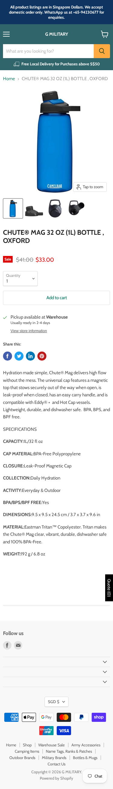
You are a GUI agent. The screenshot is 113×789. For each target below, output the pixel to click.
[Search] (102, 51)
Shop (27, 744)
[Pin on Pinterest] (41, 356)
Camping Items (27, 751)
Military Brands (54, 757)
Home (9, 78)
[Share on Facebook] (7, 356)
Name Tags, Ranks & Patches (69, 751)
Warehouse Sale (51, 744)
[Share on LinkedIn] (30, 356)
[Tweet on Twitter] (19, 356)
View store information (29, 331)
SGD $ (53, 701)
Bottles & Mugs (85, 757)
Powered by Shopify (56, 778)
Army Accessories (85, 744)
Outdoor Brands (22, 757)
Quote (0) (109, 588)
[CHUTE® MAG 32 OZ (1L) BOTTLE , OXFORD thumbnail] (13, 208)
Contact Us (56, 763)
